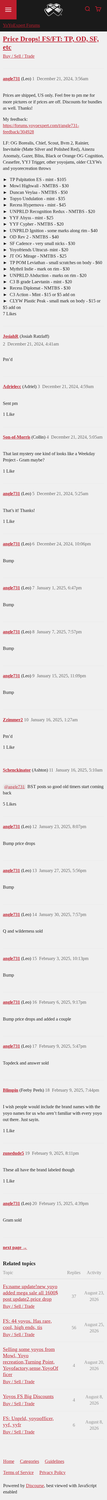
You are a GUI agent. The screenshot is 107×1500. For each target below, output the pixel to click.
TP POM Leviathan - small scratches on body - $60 (55, 262)
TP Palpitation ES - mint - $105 (37, 179)
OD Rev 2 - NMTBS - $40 (34, 236)
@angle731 (14, 786)
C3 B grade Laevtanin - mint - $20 (40, 281)
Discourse (35, 1485)
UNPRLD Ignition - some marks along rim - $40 (53, 230)
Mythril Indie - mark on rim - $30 (39, 268)
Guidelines (54, 1461)
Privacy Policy (52, 1472)
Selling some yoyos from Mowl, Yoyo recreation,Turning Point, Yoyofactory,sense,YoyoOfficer (30, 1361)
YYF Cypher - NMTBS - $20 (36, 224)
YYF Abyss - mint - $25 (31, 217)
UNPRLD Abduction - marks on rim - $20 (47, 275)
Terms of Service (18, 1472)
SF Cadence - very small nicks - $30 (42, 243)
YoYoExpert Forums (21, 25)
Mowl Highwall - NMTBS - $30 (39, 185)
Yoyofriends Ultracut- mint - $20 (38, 249)
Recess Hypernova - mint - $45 (37, 204)
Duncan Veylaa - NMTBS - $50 (38, 192)
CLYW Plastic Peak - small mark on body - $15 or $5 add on (51, 304)
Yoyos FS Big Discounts (28, 1396)
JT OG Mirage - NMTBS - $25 (37, 256)
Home (8, 1461)
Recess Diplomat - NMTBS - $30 (39, 288)
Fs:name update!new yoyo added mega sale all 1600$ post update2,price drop (30, 1293)
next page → (15, 1247)
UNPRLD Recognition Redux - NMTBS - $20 (52, 211)
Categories (29, 1461)
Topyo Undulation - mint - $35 (37, 198)
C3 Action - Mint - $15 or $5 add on (42, 294)
